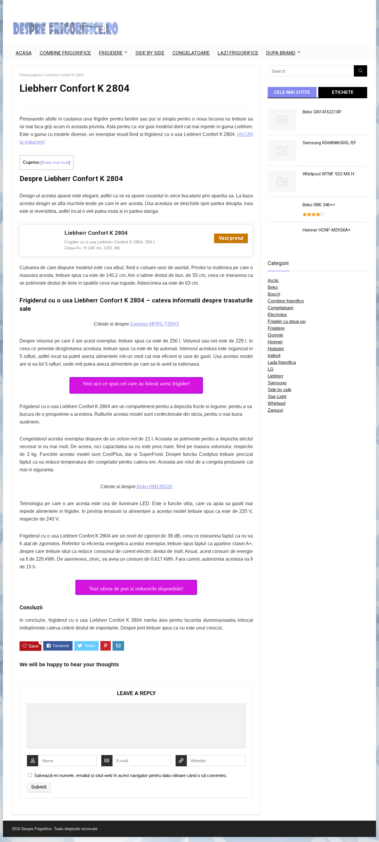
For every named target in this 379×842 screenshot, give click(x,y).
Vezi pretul (231, 238)
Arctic (273, 280)
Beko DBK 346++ (319, 204)
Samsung (277, 382)
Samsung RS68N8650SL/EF (329, 142)
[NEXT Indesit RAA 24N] (373, 827)
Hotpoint (276, 348)
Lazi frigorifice (238, 53)
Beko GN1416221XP (322, 112)
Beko (273, 287)
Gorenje (275, 334)
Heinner (275, 341)
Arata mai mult (55, 162)
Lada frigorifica (282, 362)
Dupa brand (281, 53)
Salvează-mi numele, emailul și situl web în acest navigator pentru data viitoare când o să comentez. (130, 775)
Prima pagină (30, 75)
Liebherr (275, 375)
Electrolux (277, 314)
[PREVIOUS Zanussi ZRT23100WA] (6, 827)
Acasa (24, 53)
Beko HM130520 (154, 486)
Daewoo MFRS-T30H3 (154, 323)
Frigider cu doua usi (287, 321)
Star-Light (277, 396)
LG (271, 369)
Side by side (149, 53)
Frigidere (111, 53)
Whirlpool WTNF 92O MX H (328, 174)
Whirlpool (276, 403)
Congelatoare (191, 53)
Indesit (274, 355)
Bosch (274, 293)
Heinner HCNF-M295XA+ (327, 230)
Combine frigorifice (65, 53)
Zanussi (275, 410)
